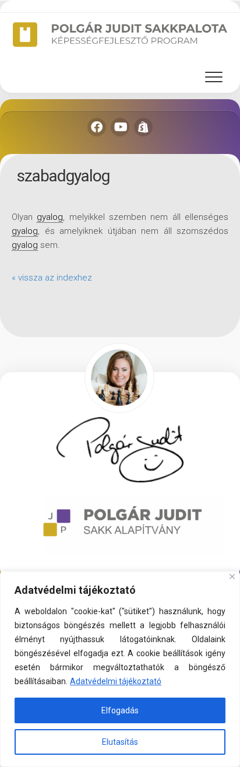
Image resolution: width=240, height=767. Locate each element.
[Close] (232, 576)
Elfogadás (120, 710)
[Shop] (143, 127)
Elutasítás (120, 742)
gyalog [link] (50, 217)
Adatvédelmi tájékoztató (115, 681)
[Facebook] (96, 127)
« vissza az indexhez (52, 277)
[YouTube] (120, 127)
